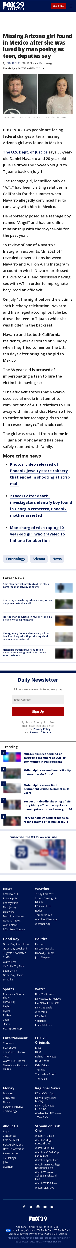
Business (8, 1093)
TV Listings (9, 1158)
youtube (45, 1207)
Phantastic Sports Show (13, 995)
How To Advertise (13, 1149)
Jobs (5, 1162)
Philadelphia (10, 898)
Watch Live (58, 6)
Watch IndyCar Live (46, 1160)
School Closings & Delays (46, 900)
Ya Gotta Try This (13, 966)
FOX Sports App (12, 1028)
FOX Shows (10, 1047)
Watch (40, 989)
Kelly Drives (42, 1065)
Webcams (41, 1012)
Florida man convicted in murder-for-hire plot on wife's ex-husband (27, 618)
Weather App (43, 924)
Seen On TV (10, 970)
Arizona (38, 558)
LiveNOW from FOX (47, 1003)
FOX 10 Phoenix (30, 63)
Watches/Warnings (46, 919)
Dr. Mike (8, 979)
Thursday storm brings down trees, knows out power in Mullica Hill (27, 602)
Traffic (7, 957)
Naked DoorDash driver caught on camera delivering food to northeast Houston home (24, 652)
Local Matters (43, 1025)
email (52, 1207)
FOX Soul (40, 1016)
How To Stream (44, 994)
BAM (38, 1052)
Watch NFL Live (44, 1135)
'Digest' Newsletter (14, 953)
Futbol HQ (9, 1002)
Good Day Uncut (13, 975)
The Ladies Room (45, 1074)
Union (6, 1024)
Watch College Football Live (43, 1141)
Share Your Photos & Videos (15, 1067)
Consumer (9, 1097)
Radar (38, 910)
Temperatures (43, 915)
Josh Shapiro (42, 957)
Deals (6, 1102)
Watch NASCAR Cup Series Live (47, 1154)
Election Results (44, 948)
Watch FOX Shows (14, 1061)
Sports (8, 989)
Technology (46, 63)
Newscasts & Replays (48, 998)
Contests (8, 1043)
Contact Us (9, 1135)
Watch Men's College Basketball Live (47, 1166)
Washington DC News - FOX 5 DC (48, 1114)
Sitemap (8, 1166)
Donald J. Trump (44, 953)
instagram (38, 1207)
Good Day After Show (16, 944)
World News (10, 925)
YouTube (40, 1020)
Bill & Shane (42, 1061)
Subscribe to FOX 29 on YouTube (34, 837)
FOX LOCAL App (44, 1093)
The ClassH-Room (14, 1052)
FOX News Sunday (14, 929)
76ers (6, 1019)
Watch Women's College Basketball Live (46, 1175)
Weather (42, 888)
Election (39, 944)
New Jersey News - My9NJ (46, 1099)
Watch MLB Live (45, 1148)
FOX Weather (43, 906)
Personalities (10, 1153)
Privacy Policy (42, 729)
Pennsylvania (10, 903)
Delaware (8, 911)
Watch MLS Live (44, 1187)
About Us (10, 1126)
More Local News (13, 916)
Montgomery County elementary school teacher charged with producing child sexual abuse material (26, 636)
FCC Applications (13, 1144)
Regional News (47, 1088)
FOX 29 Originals (42, 1040)
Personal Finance (13, 1106)
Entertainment (15, 1038)
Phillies (7, 1015)
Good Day (11, 939)
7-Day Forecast (44, 894)
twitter (31, 1207)
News (57, 558)
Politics (41, 939)
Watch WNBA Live (46, 1183)
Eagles (7, 1006)
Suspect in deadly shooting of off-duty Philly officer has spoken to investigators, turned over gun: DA (48, 805)
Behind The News (45, 1056)
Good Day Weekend (15, 948)
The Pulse (41, 1078)
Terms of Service (40, 732)
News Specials (43, 1007)
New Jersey (9, 907)
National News (12, 920)
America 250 (10, 894)
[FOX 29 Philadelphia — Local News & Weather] (13, 5)
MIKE (38, 1047)
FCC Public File (11, 1140)
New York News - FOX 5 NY (45, 1107)
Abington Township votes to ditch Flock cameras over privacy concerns (26, 585)
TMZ (6, 1056)
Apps (6, 1131)
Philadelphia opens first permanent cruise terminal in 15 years (46, 789)
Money (8, 1088)
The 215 (40, 1069)
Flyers (6, 1011)
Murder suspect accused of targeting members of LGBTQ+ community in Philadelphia (45, 757)
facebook (24, 1207)
